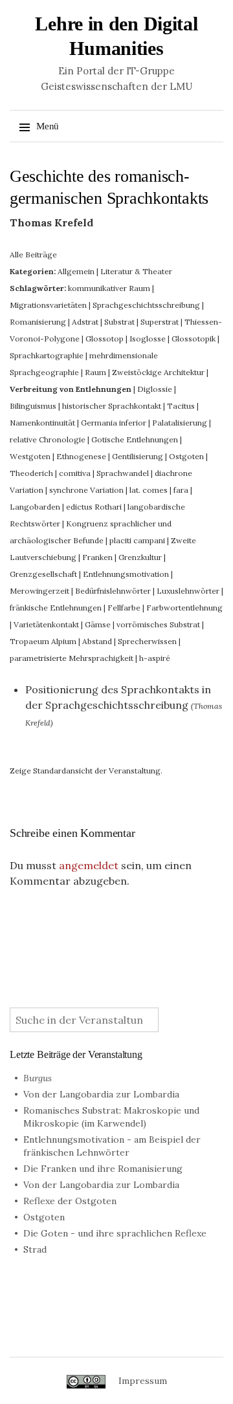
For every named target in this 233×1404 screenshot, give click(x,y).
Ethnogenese (81, 456)
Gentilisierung (137, 456)
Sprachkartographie (46, 355)
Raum (95, 372)
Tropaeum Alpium (43, 641)
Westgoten (30, 456)
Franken (97, 557)
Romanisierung (38, 322)
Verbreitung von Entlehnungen (70, 389)
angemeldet (88, 865)
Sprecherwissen (147, 641)
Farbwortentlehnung (184, 607)
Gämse (98, 624)
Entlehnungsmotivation (126, 574)
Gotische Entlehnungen (134, 439)
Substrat (119, 322)
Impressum (142, 1381)
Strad (35, 1249)
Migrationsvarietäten (48, 305)
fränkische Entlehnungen (56, 607)
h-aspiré (154, 658)
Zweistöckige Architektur (158, 372)
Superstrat (159, 322)
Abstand (97, 641)
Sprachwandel (122, 473)
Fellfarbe (123, 607)
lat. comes (148, 490)
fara (180, 490)
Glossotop (104, 338)
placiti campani (137, 540)
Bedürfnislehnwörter (113, 591)
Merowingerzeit (39, 591)
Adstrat (85, 322)
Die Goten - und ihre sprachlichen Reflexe (114, 1233)
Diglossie (154, 389)
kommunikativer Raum (109, 288)
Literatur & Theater (136, 271)
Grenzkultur (140, 557)
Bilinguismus (33, 406)
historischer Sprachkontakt (111, 406)
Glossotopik (194, 338)
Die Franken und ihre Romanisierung (103, 1168)
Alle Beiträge (33, 254)
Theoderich (31, 473)
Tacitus (181, 406)
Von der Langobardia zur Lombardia (101, 1094)
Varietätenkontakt (46, 624)
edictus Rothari (94, 507)
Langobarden (35, 507)
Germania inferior (113, 422)
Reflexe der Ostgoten (69, 1201)
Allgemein (76, 271)
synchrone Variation (86, 490)
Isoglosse (147, 338)
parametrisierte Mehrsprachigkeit (71, 658)
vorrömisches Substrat (158, 624)
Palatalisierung (179, 422)
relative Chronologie (47, 439)
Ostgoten (186, 456)
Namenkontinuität (42, 422)
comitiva (75, 473)
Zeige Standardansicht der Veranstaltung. (86, 770)
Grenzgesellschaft (43, 574)
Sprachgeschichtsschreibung (146, 305)
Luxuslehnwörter (188, 591)
